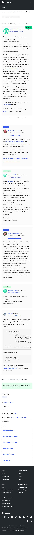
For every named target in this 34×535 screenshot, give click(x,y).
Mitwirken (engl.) (23, 484)
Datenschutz (5, 479)
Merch (20, 492)
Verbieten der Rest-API (10, 368)
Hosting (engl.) (6, 476)
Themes (20, 473)
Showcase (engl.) (23, 470)
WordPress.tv (6, 492)
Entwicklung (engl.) (7, 490)
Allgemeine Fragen (11, 11)
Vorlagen (20, 479)
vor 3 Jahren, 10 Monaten (16, 31)
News (3, 473)
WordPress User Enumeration (11, 162)
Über (3, 470)
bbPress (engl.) (7, 503)
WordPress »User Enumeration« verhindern (15, 158)
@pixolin (10, 181)
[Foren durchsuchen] (18, 17)
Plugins (20, 476)
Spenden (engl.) (23, 490)
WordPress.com (7, 498)
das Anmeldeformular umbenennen (20, 144)
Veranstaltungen (22, 487)
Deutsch (7, 513)
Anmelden (6, 111)
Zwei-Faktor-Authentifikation (14, 141)
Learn (3, 484)
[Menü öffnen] (31, 2)
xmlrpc (4, 397)
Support (4, 487)
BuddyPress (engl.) (8, 506)
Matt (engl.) (6, 500)
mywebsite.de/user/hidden (11, 69)
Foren (3, 7)
